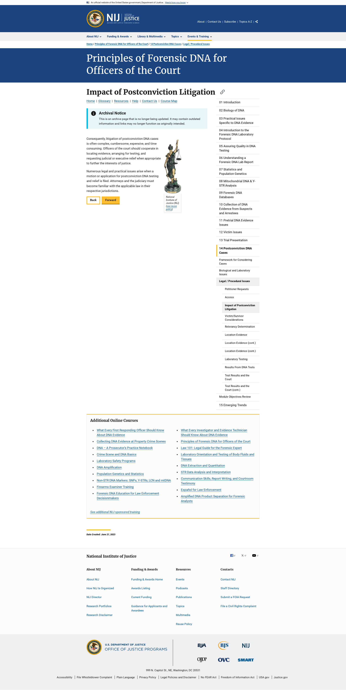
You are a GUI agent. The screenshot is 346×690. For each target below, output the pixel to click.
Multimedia (183, 615)
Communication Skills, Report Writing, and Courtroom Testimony (217, 481)
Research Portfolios (98, 606)
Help (135, 101)
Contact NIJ (228, 579)
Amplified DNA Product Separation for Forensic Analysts (213, 498)
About (201, 21)
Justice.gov (281, 677)
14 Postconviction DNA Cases (165, 44)
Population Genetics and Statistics (120, 474)
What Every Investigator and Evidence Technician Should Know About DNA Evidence (214, 432)
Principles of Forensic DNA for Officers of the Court (121, 44)
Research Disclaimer (99, 615)
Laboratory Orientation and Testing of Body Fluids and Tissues (217, 457)
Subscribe (230, 21)
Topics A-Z (245, 21)
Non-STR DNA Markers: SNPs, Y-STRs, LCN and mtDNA (134, 480)
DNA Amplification (109, 467)
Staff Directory (230, 588)
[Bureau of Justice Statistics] (224, 650)
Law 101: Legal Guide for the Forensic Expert (211, 448)
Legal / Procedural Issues (196, 44)
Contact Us (214, 21)
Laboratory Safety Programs (116, 461)
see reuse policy (171, 207)
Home (89, 44)
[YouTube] (256, 558)
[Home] (123, 18)
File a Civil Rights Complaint (238, 606)
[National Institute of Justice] (245, 648)
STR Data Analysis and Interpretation (206, 472)
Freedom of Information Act (237, 677)
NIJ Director (93, 597)
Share (259, 24)
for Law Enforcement (201, 490)
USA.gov (264, 677)
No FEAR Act (208, 677)
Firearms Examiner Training (115, 487)
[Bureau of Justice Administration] (202, 648)
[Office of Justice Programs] (95, 18)
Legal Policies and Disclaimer (178, 677)
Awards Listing (140, 588)
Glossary (104, 101)
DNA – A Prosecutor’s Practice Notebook (125, 448)
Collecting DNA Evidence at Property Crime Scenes (131, 441)
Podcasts (182, 588)
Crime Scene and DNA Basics (116, 454)
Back (93, 200)
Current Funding (141, 597)
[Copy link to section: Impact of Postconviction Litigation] (220, 91)
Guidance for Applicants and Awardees (149, 608)
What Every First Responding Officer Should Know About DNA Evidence (130, 432)
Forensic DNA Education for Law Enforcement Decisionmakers (128, 496)
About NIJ (92, 579)
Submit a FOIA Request (235, 597)
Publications (184, 597)
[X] (245, 558)
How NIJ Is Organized (100, 588)
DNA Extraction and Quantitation (203, 465)
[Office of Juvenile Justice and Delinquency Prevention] (202, 663)
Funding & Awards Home (147, 579)
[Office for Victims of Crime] (224, 662)
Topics (180, 606)
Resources (121, 101)
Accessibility (64, 677)
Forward (110, 200)
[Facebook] (234, 558)
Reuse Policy (184, 624)
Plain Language (126, 677)
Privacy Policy (147, 677)
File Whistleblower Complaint (94, 677)
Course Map (169, 101)
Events (180, 579)
